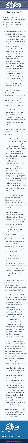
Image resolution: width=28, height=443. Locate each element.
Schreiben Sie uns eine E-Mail (11, 436)
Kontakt (20, 441)
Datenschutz (14, 441)
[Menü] (25, 5)
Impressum (8, 441)
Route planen (6, 431)
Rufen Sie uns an (7, 434)
